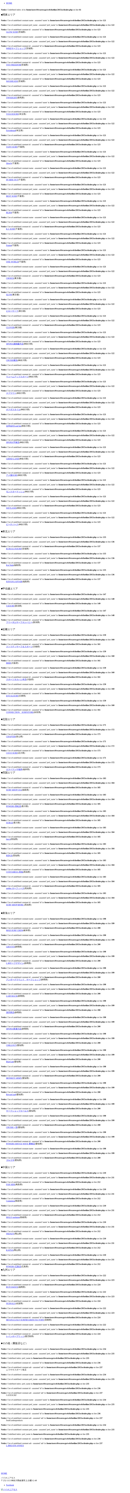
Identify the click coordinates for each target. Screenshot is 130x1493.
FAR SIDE (10, 1184)
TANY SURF (11, 147)
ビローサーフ (12, 311)
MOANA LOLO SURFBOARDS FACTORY (25, 1320)
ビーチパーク (12, 524)
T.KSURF (10, 606)
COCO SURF (12, 753)
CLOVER (10, 327)
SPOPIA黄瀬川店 (13, 1029)
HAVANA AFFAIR (14, 582)
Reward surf (11, 1094)
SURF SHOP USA (14, 790)
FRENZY (10, 1234)
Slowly (9, 163)
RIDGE (9, 855)
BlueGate (10, 1062)
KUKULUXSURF (14, 549)
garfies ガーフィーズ (15, 888)
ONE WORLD (12, 262)
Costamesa (10, 1201)
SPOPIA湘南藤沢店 (14, 344)
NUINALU (11, 1303)
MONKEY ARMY (14, 1078)
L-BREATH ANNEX (15, 1446)
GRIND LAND (12, 459)
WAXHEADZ (12, 81)
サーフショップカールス (17, 1111)
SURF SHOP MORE (15, 905)
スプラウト (11, 393)
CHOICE (10, 278)
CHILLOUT (11, 1045)
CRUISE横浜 (12, 360)
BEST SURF (11, 196)
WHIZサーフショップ (16, 48)
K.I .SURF (10, 229)
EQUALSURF (12, 696)
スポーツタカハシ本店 (16, 679)
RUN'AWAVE (12, 1287)
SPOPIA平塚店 (12, 442)
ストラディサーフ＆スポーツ (19, 647)
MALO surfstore (13, 1217)
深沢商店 (10, 1012)
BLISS (9, 212)
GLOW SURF (12, 32)
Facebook (10, 1485)
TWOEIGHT (11, 98)
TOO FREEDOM (13, 65)
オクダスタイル (13, 409)
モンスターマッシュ (15, 492)
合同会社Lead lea (13, 426)
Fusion (9, 245)
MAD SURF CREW (14, 930)
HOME (9, 3)
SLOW (9, 295)
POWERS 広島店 (13, 1266)
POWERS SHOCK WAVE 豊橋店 (20, 1144)
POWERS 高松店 (13, 806)
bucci (8, 839)
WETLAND (11, 508)
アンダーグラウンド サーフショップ (23, 980)
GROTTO (10, 947)
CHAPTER (11, 736)
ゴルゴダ (10, 1160)
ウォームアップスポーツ (17, 377)
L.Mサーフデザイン (15, 963)
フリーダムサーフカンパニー (19, 622)
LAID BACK (11, 996)
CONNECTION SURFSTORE (20, 712)
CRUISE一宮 (12, 1127)
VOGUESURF (12, 114)
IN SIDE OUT (12, 180)
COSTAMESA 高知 (14, 872)
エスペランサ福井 (14, 769)
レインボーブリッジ (15, 1336)
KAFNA (9, 1250)
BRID (8, 663)
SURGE (9, 823)
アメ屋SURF (11, 475)
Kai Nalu (9, 565)
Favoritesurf (11, 130)
